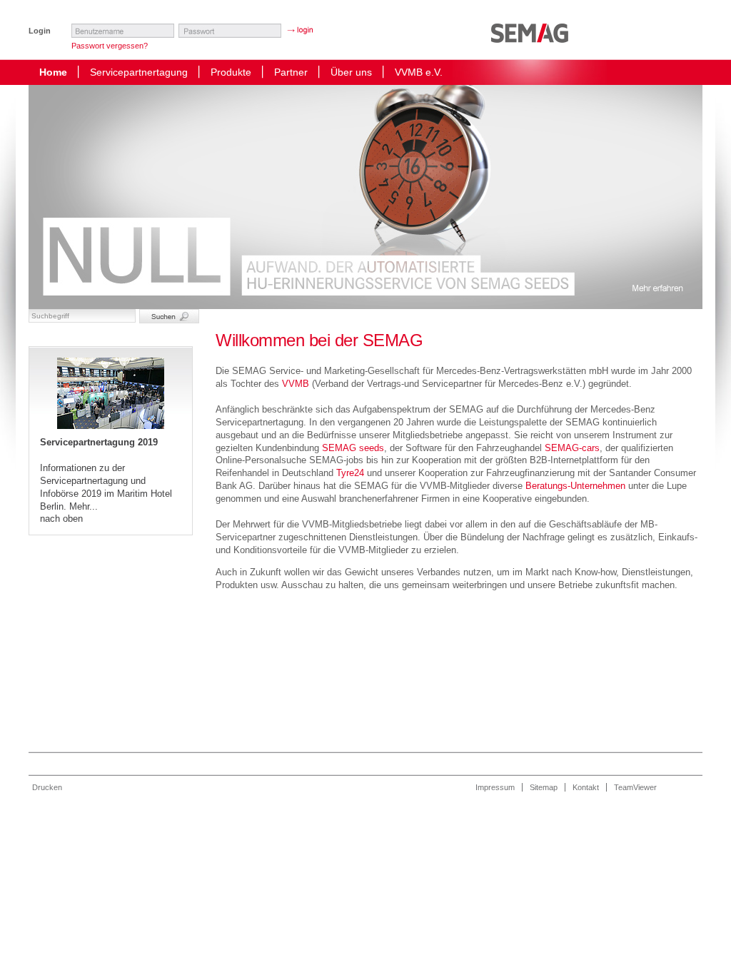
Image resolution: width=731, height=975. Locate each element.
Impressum (495, 787)
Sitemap (544, 787)
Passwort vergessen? (109, 45)
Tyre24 (350, 473)
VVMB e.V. (419, 72)
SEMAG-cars (572, 448)
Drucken (47, 787)
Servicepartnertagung (139, 72)
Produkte (231, 72)
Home (53, 72)
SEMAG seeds (353, 448)
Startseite (533, 40)
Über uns (351, 72)
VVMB (295, 383)
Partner (291, 72)
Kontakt (586, 787)
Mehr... (83, 506)
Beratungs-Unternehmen (575, 485)
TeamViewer (635, 787)
